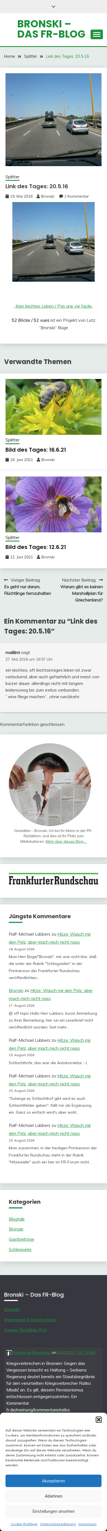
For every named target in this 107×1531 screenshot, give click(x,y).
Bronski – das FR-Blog (51, 29)
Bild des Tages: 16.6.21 (35, 450)
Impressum (87, 1524)
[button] (99, 1419)
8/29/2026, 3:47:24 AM (76, 1352)
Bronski (47, 196)
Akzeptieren (53, 1480)
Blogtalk (17, 1219)
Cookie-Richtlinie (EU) (25, 1330)
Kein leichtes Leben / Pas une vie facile (54, 306)
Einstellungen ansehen (53, 1511)
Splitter (12, 176)
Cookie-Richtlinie (24, 1524)
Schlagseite (20, 1249)
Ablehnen (54, 1496)
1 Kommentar (76, 196)
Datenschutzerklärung (58, 1524)
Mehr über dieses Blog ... (66, 841)
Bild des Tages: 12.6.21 (35, 547)
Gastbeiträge (21, 1239)
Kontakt (12, 1309)
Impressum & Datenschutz (30, 1319)
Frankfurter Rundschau (31, 1352)
